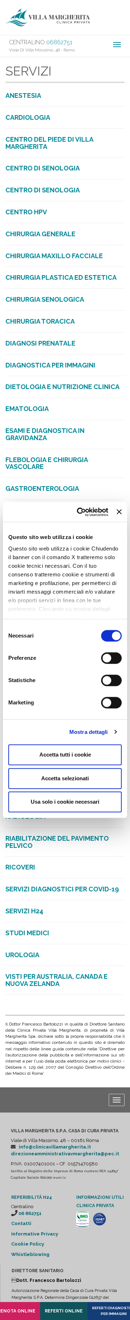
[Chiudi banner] (119, 512)
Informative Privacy (34, 1234)
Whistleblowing (30, 1254)
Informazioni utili (100, 1197)
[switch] (111, 658)
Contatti (21, 1223)
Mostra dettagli (88, 732)
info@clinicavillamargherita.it (55, 1147)
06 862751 (30, 1213)
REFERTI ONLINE (64, 1311)
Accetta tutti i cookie (65, 755)
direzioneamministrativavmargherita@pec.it (65, 1153)
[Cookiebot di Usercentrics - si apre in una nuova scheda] (80, 512)
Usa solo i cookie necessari (65, 802)
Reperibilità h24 (31, 1197)
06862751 (59, 42)
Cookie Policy (27, 1244)
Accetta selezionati (65, 778)
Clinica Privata (95, 1205)
